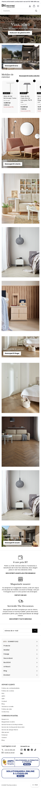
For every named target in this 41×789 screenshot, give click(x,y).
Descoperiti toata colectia (29, 76)
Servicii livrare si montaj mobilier (12, 724)
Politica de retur (7, 709)
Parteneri (5, 735)
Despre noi (5, 719)
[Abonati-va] (34, 631)
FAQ (3, 693)
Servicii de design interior (10, 730)
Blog (3, 704)
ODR (3, 699)
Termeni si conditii (7, 706)
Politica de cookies (8, 691)
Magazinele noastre (8, 722)
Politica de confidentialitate (10, 688)
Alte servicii (5, 732)
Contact (4, 701)
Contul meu (5, 712)
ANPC (3, 696)
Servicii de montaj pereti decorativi (13, 727)
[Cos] (34, 6)
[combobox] (20, 11)
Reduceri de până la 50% (20, 33)
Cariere (4, 737)
